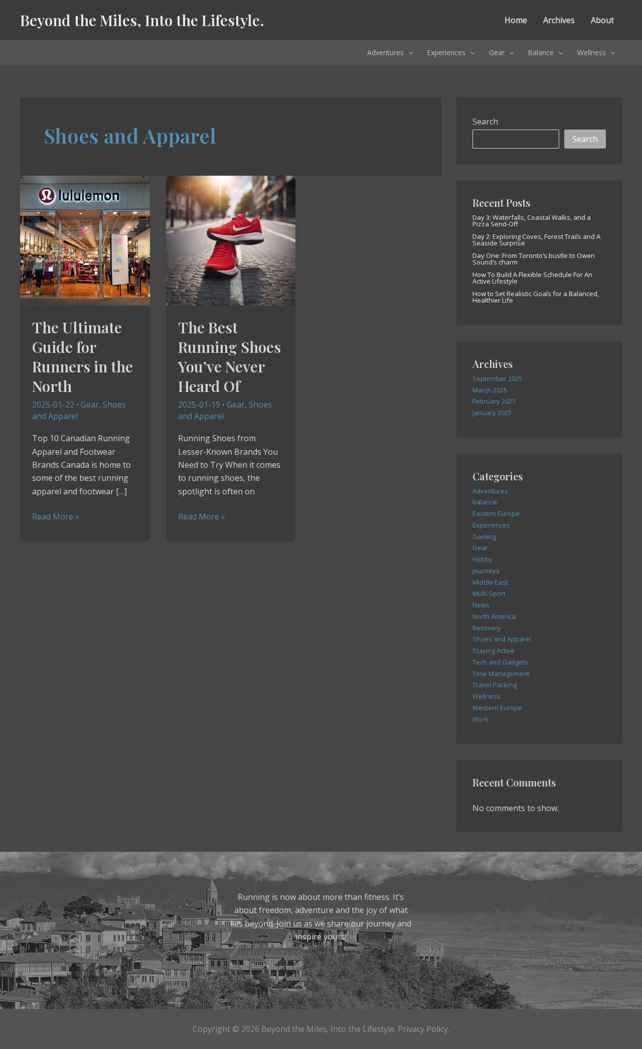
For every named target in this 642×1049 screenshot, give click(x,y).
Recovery (486, 627)
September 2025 (497, 378)
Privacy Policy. (423, 1028)
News (481, 604)
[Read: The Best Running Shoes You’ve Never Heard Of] (231, 239)
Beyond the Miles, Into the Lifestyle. (142, 20)
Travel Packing (494, 684)
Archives (559, 20)
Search (485, 121)
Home (516, 20)
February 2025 (494, 401)
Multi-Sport (489, 593)
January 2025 (492, 412)
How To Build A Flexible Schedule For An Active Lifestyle (532, 278)
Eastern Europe (496, 513)
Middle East (490, 582)
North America (494, 616)
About (602, 20)
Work (480, 719)
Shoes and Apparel (501, 638)
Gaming (484, 536)
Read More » (55, 516)
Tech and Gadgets (500, 662)
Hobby (482, 559)
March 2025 (489, 390)
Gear (497, 52)
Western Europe (497, 707)
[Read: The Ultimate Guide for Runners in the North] (85, 239)
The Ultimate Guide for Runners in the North (82, 356)
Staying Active (493, 650)
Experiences (446, 52)
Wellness (591, 52)
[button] (408, 52)
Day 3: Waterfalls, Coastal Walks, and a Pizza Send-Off (531, 220)
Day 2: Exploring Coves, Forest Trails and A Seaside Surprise (536, 239)
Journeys (486, 570)
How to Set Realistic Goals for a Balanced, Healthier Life (535, 297)
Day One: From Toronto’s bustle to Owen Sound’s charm (533, 259)
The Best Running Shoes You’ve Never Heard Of (229, 356)
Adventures (385, 52)
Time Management (500, 673)
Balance (541, 52)
